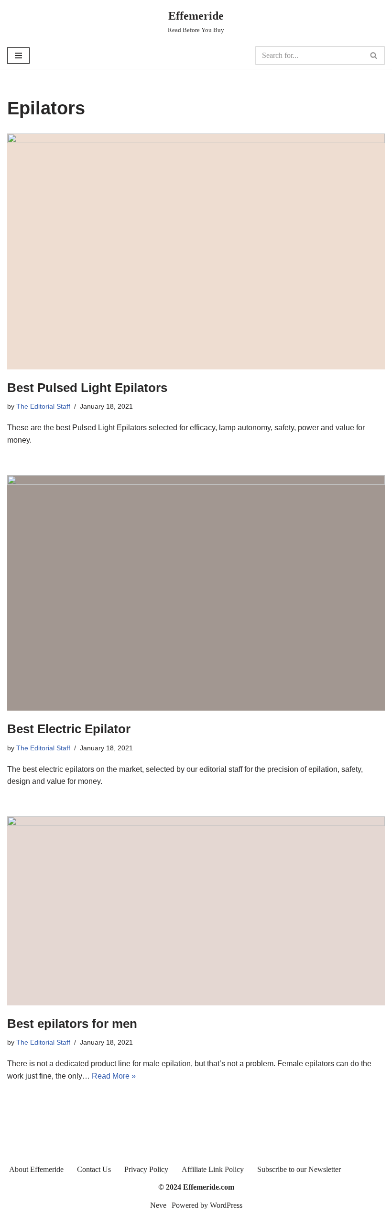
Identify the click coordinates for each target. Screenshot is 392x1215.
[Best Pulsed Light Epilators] (196, 251)
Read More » (114, 1076)
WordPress (226, 1205)
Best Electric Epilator (69, 729)
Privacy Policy (146, 1169)
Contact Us (94, 1169)
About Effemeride (36, 1169)
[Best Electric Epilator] (196, 593)
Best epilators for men (72, 1023)
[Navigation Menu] (18, 55)
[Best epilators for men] (196, 910)
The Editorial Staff (43, 406)
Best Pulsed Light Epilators (87, 387)
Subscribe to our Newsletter (299, 1169)
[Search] (374, 55)
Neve (158, 1205)
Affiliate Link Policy (213, 1169)
